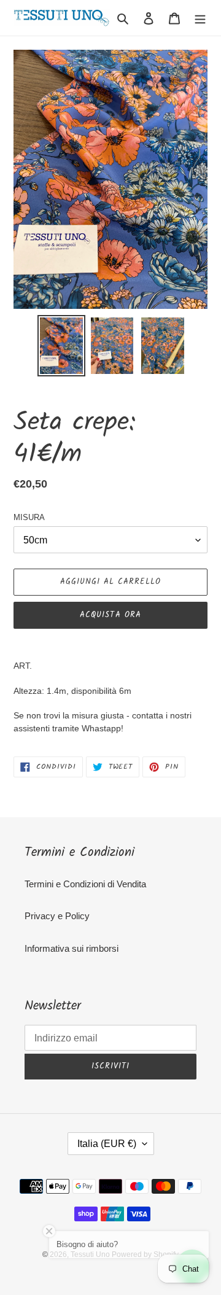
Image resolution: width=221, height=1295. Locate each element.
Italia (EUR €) (106, 1143)
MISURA (29, 517)
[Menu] (200, 18)
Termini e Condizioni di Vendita (85, 884)
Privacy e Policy (57, 916)
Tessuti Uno (91, 1254)
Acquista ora (110, 615)
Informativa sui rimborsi (71, 948)
